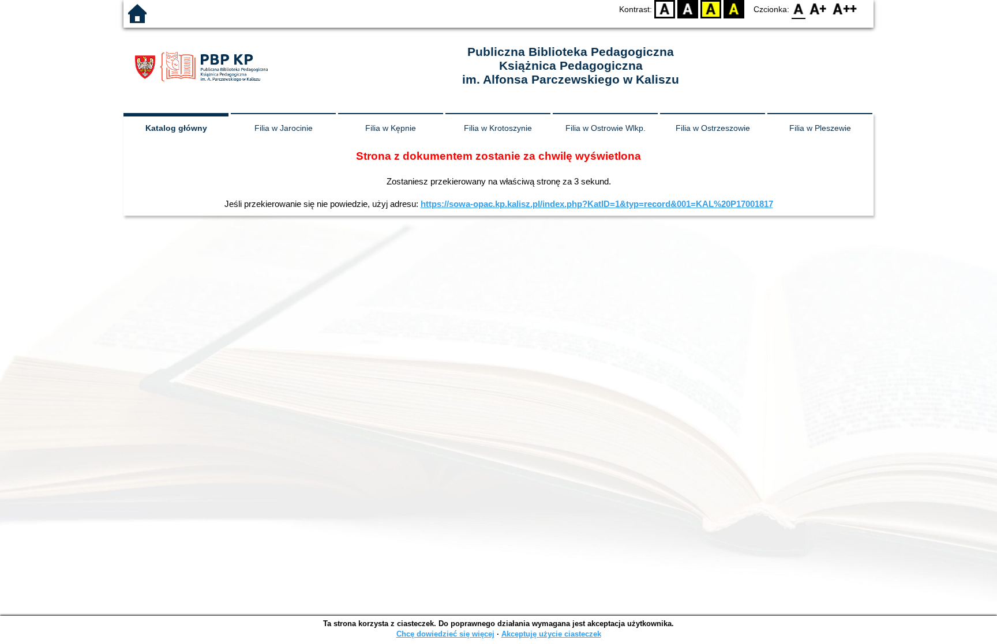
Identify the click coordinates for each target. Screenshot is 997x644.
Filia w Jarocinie (283, 128)
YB (710, 9)
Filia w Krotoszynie (498, 128)
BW (687, 9)
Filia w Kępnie (390, 128)
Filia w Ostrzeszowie (713, 128)
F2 (844, 9)
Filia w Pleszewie (820, 128)
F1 (818, 9)
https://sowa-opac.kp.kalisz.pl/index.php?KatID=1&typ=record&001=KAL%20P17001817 (597, 204)
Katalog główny (176, 128)
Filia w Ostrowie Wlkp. (605, 128)
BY (734, 9)
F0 (798, 9)
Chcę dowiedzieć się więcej (445, 634)
